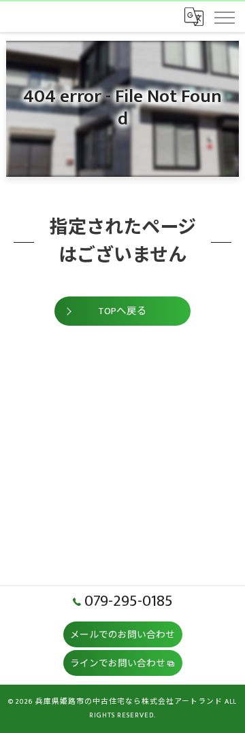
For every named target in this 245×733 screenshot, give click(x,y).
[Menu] (224, 16)
